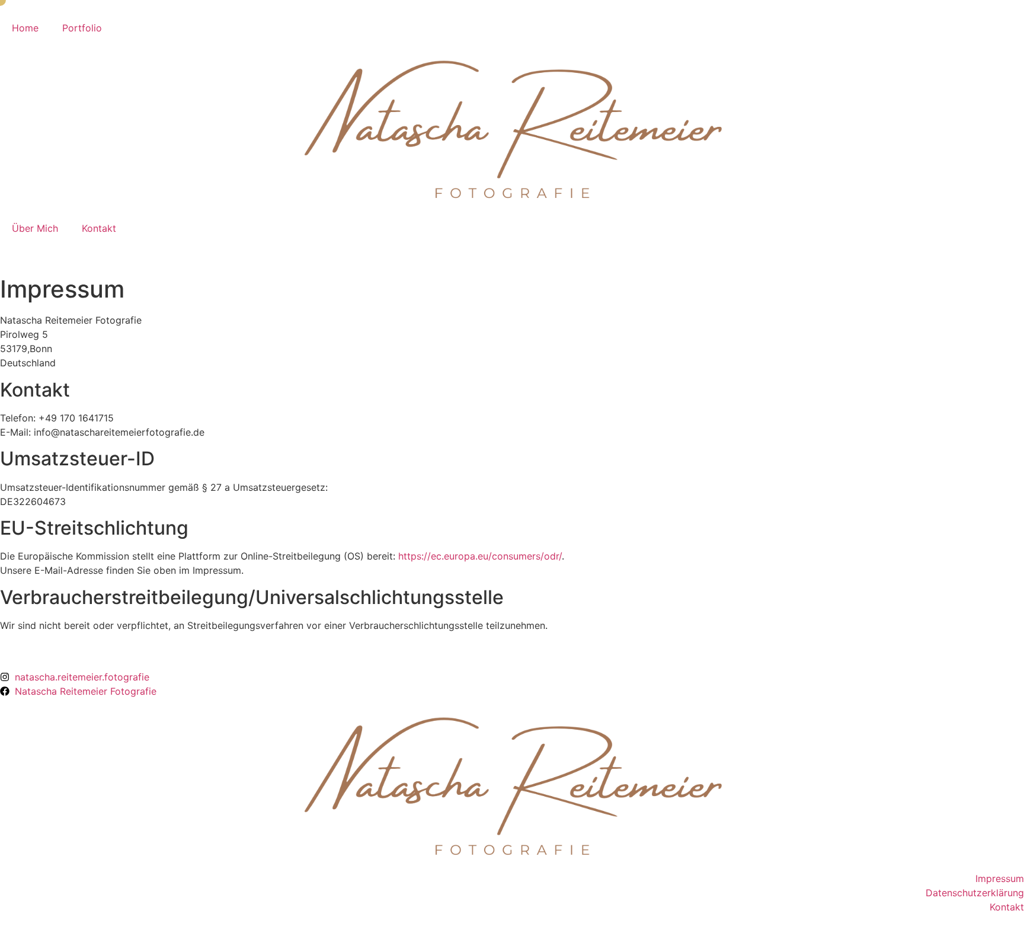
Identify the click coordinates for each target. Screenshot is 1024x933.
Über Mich (35, 228)
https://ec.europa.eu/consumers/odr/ (480, 556)
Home (25, 28)
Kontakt (99, 228)
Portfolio (82, 28)
